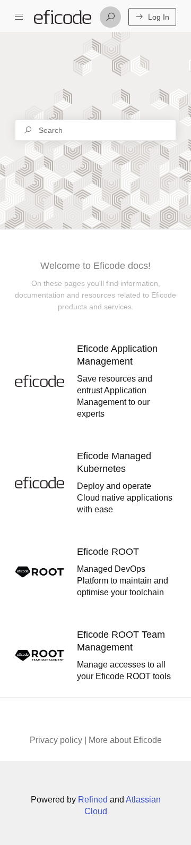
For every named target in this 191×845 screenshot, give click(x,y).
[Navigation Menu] (19, 17)
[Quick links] (62, 17)
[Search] (110, 17)
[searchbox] (95, 130)
